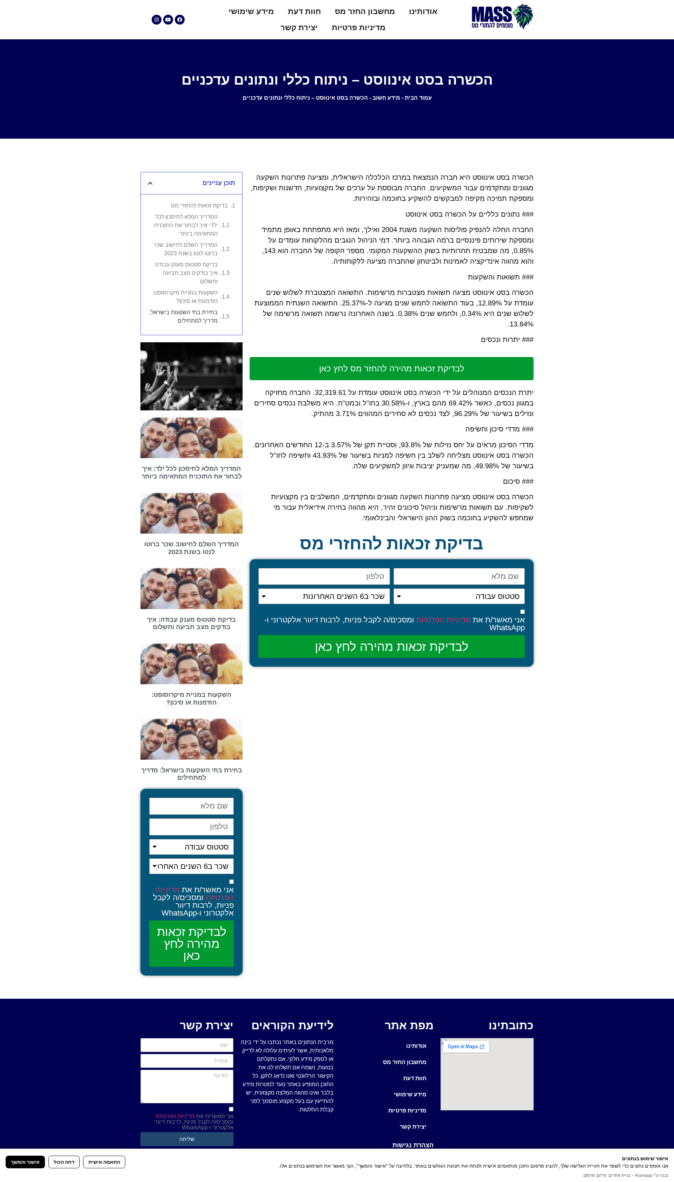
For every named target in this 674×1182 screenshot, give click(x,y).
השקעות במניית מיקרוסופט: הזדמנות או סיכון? (185, 297)
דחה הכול (64, 1162)
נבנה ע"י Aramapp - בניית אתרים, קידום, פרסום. (625, 1175)
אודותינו (423, 11)
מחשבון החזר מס (365, 11)
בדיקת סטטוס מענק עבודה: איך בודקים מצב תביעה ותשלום (186, 273)
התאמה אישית (104, 1162)
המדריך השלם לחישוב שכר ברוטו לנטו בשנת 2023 (185, 249)
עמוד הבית (418, 98)
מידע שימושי (251, 11)
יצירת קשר (299, 27)
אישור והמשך (25, 1162)
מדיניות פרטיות (358, 27)
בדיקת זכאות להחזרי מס (199, 206)
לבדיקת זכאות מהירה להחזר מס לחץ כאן (391, 368)
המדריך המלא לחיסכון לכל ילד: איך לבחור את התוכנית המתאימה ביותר (186, 225)
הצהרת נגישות (413, 1145)
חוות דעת (304, 11)
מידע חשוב (386, 98)
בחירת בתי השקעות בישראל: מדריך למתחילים (184, 316)
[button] (150, 183)
